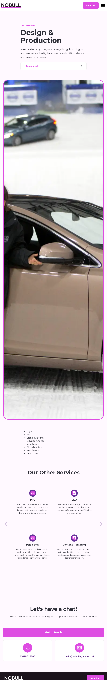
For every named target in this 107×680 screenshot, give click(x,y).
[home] (11, 5)
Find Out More (33, 519)
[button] (103, 5)
